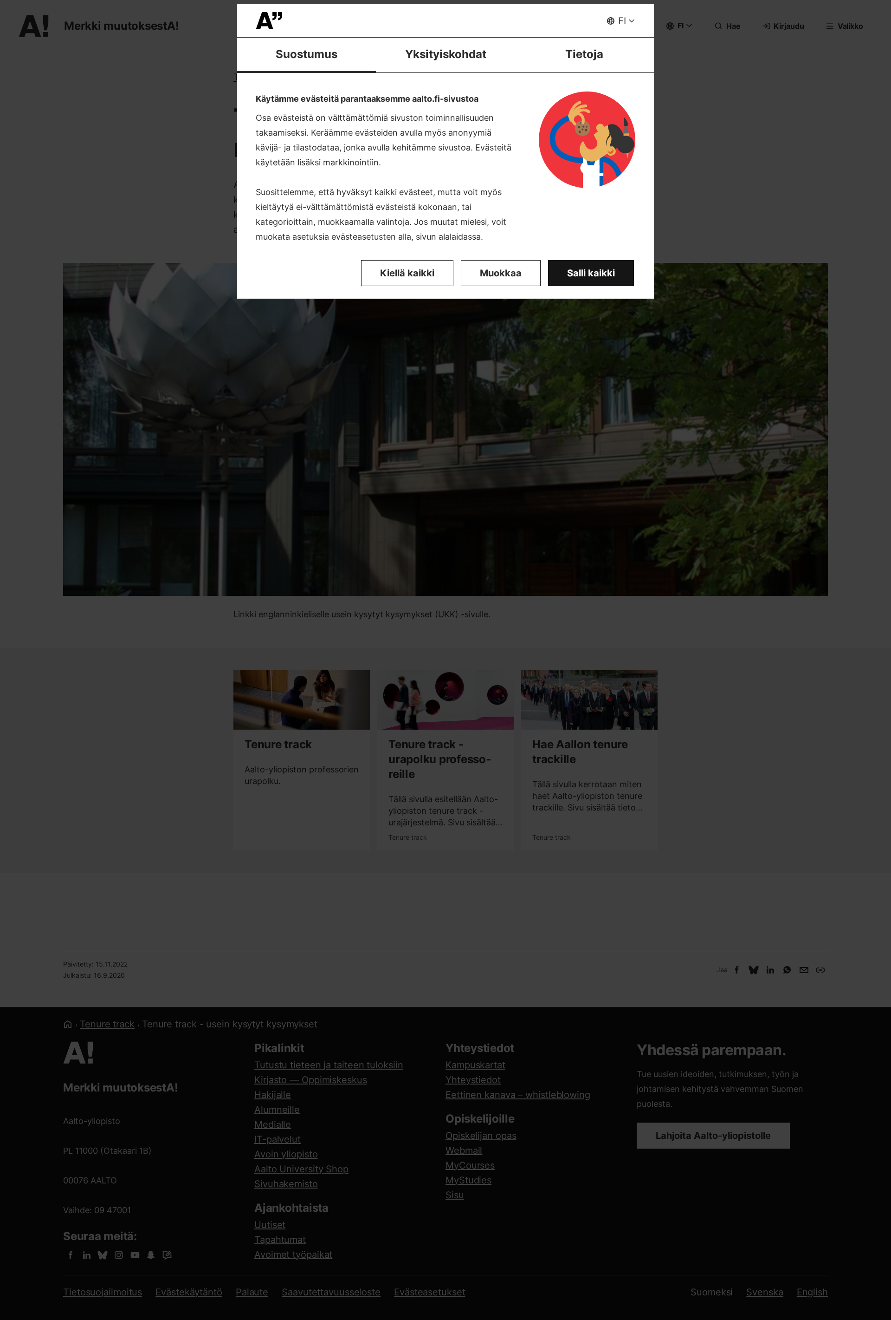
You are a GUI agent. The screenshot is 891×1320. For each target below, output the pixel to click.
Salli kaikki (591, 273)
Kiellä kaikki (407, 273)
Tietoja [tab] (584, 54)
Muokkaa (501, 273)
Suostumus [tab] (306, 54)
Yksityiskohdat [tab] (445, 54)
